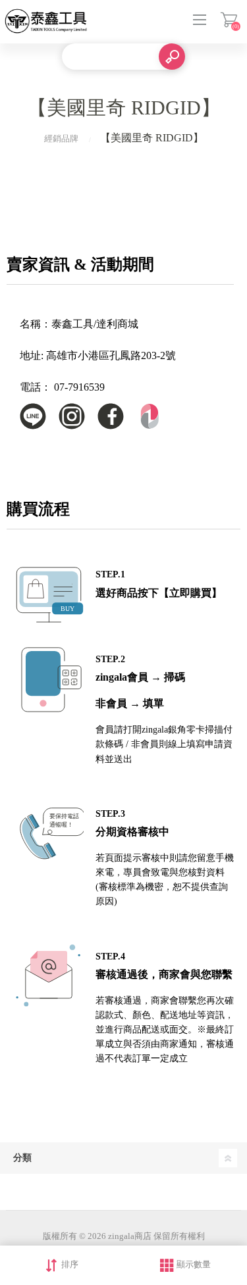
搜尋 (172, 56)
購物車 (229, 19)
